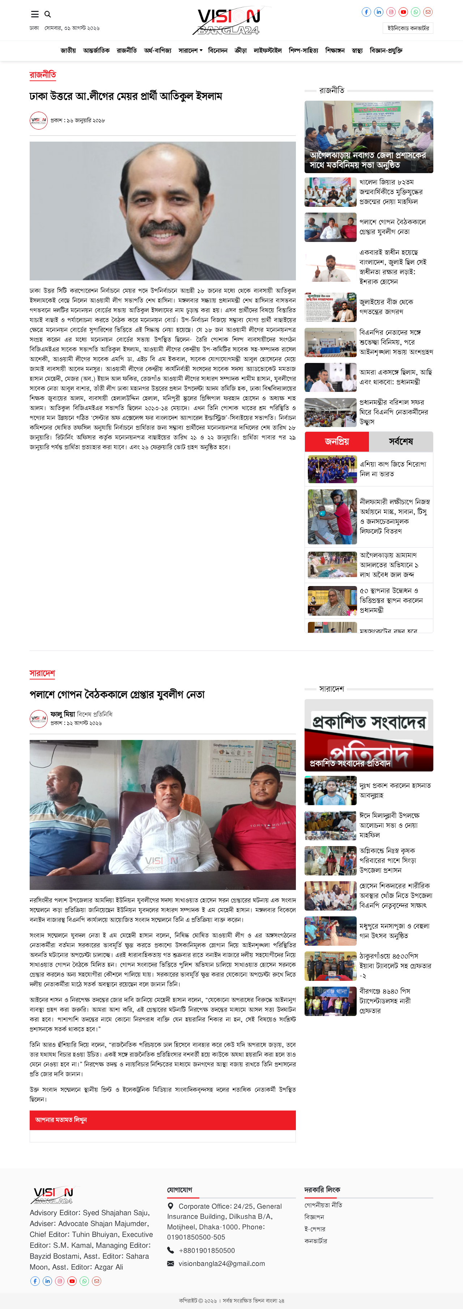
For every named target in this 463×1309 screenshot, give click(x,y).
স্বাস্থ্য (357, 51)
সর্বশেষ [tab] (401, 441)
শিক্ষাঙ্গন (335, 51)
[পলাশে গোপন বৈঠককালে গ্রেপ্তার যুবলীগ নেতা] (163, 814)
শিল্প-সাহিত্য (303, 51)
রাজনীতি (127, 51)
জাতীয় (68, 51)
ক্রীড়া (241, 51)
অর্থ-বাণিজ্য (157, 51)
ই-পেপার (315, 1229)
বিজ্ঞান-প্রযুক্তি (386, 51)
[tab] (337, 442)
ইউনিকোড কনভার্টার (408, 28)
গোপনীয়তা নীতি (323, 1205)
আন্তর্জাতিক (96, 51)
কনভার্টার (316, 1241)
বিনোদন (218, 51)
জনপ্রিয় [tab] (337, 441)
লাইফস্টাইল (268, 51)
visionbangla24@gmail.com (221, 1263)
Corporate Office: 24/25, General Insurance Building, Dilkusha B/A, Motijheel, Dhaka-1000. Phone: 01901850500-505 (224, 1222)
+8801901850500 (206, 1250)
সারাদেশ (188, 51)
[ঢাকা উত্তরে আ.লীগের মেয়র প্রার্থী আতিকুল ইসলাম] (163, 210)
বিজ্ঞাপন (314, 1217)
